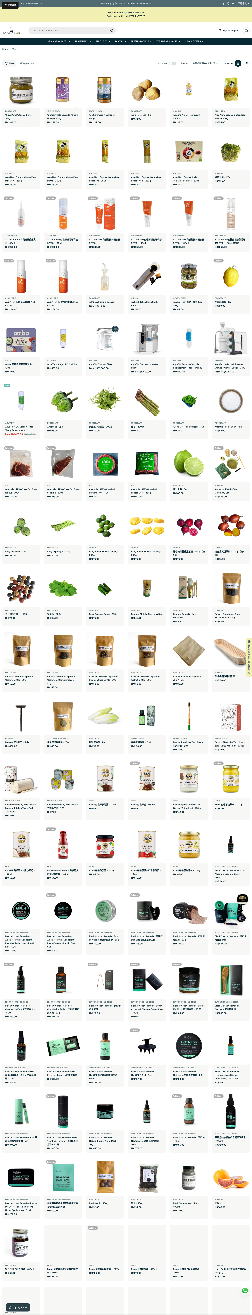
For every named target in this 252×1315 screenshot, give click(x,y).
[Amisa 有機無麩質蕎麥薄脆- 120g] (21, 338)
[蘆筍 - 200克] (147, 401)
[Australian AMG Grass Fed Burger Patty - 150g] (105, 463)
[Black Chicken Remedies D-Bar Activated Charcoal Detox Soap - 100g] (147, 980)
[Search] (112, 30)
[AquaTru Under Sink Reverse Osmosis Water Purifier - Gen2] (231, 338)
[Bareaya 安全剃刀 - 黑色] (21, 716)
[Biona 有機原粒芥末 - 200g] (189, 845)
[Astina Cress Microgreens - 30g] (189, 401)
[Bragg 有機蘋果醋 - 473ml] (147, 1243)
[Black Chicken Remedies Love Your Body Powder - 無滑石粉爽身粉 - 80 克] (63, 1111)
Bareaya (9, 738)
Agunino (177, 111)
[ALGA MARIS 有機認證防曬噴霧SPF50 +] (105, 214)
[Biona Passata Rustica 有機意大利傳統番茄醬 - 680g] (63, 845)
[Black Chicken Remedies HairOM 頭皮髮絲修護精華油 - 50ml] (105, 1046)
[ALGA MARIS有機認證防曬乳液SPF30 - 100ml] (63, 214)
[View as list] (246, 63)
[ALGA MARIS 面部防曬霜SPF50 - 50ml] (63, 276)
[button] (249, 657)
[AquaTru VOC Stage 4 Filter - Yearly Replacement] (21, 401)
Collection (112, 16)
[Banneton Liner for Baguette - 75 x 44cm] (189, 650)
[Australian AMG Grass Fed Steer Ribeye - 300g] (21, 463)
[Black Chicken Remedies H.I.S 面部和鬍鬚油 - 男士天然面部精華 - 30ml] (21, 1046)
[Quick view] (35, 76)
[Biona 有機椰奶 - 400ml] (147, 779)
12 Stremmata (53, 111)
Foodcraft (10, 111)
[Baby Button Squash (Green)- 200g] (105, 526)
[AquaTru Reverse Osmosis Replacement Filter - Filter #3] (189, 338)
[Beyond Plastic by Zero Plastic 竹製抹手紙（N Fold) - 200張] (231, 716)
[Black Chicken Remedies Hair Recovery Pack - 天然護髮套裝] (63, 1046)
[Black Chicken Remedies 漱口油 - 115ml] (189, 1111)
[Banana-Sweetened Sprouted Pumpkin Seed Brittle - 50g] (105, 650)
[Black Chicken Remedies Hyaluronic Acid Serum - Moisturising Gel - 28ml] (231, 1046)
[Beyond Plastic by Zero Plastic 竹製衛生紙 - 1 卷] (63, 779)
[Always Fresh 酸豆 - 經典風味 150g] (189, 276)
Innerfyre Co (137, 738)
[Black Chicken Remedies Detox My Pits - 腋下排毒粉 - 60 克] (189, 980)
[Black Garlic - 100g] (105, 1177)
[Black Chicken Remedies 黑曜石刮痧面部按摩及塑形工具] (147, 910)
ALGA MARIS (52, 236)
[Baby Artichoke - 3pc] (21, 526)
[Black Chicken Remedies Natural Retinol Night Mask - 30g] (105, 1111)
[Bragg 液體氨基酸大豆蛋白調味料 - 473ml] (63, 1243)
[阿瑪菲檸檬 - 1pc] (231, 276)
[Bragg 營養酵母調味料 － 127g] (105, 1243)
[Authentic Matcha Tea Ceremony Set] (231, 463)
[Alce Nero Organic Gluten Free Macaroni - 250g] (21, 151)
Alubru (134, 298)
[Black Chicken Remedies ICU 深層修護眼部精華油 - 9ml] (21, 1111)
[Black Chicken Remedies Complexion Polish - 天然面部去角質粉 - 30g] (63, 980)
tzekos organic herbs (58, 738)
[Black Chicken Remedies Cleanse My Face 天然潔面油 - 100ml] (21, 980)
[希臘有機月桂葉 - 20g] (63, 716)
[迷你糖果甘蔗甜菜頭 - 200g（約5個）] (189, 526)
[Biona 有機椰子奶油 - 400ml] (105, 779)
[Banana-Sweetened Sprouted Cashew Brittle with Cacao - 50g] (63, 650)
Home (5, 49)
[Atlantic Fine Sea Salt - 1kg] (231, 401)
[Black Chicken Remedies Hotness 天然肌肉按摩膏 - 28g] (189, 1046)
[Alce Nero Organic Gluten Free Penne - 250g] (63, 151)
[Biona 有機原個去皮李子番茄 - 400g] (147, 845)
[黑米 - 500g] (147, 1177)
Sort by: (185, 63)
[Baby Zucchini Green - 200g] (105, 588)
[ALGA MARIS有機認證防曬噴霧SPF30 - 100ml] (147, 214)
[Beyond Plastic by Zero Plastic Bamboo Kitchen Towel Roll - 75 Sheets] (21, 779)
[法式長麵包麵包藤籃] (231, 650)
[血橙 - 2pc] (231, 1177)
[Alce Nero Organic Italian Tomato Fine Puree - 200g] (189, 151)
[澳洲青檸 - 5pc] (189, 463)
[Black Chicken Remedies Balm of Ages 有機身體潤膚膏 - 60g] (105, 910)
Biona (91, 801)
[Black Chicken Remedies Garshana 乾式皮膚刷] (231, 980)
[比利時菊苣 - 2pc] (105, 716)
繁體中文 (242, 3)
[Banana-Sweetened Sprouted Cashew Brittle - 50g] (21, 650)
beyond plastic (180, 738)
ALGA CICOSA (11, 236)
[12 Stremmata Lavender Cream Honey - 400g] (63, 89)
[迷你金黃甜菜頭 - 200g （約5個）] (231, 526)
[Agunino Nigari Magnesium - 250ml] (189, 89)
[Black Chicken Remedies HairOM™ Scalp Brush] (147, 1046)
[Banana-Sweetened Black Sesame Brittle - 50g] (231, 588)
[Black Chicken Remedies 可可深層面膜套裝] (231, 910)
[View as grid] (238, 63)
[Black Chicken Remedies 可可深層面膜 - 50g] (189, 910)
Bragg (50, 1265)
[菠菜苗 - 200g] (63, 588)
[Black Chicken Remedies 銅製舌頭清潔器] (105, 980)
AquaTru (51, 360)
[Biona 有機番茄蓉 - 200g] (105, 845)
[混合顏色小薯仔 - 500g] (21, 588)
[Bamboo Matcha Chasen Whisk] (147, 588)
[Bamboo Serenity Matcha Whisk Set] (189, 588)
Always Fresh (179, 298)
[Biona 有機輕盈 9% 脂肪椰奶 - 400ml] (21, 845)
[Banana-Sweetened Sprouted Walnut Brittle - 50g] (147, 650)
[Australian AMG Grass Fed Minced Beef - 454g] (147, 463)
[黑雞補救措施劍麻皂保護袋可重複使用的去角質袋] (63, 1177)
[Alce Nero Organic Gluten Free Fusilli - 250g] (231, 89)
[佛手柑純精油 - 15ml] (147, 716)
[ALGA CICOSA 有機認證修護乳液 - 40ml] (21, 214)
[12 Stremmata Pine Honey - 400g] (105, 89)
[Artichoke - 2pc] (63, 401)
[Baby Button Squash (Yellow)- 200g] (147, 526)
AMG (7, 485)
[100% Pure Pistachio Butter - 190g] (21, 89)
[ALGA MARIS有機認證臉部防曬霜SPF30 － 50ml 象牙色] (231, 214)
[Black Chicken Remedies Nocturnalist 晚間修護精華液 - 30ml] (147, 1111)
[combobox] (72, 30)
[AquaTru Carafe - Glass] (105, 338)
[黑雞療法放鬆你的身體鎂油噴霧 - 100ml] (231, 1111)
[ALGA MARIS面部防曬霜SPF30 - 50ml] (21, 276)
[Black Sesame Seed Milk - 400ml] (189, 1177)
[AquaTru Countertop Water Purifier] (147, 338)
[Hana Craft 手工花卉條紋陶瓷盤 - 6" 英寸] (231, 1243)
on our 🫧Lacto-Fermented (126, 12)
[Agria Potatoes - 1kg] (147, 89)
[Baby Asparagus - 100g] (63, 526)
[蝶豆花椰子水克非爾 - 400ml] (21, 1243)
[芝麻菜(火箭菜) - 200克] (105, 401)
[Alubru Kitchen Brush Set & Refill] (147, 276)
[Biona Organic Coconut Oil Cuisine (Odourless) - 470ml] (189, 779)
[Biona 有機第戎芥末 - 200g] (231, 779)
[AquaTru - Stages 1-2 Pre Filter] (63, 338)
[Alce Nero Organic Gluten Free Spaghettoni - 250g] (147, 151)
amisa (8, 360)
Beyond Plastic (12, 801)
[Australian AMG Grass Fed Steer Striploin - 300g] (63, 463)
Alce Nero (220, 111)
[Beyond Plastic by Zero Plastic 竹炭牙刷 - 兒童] (189, 716)
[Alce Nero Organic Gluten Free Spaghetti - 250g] (105, 151)
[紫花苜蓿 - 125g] (231, 151)
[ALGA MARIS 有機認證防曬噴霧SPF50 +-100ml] (189, 214)
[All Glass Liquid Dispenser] (105, 276)
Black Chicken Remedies (226, 867)
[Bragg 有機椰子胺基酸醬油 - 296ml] (189, 1243)
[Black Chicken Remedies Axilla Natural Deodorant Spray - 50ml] (231, 845)
